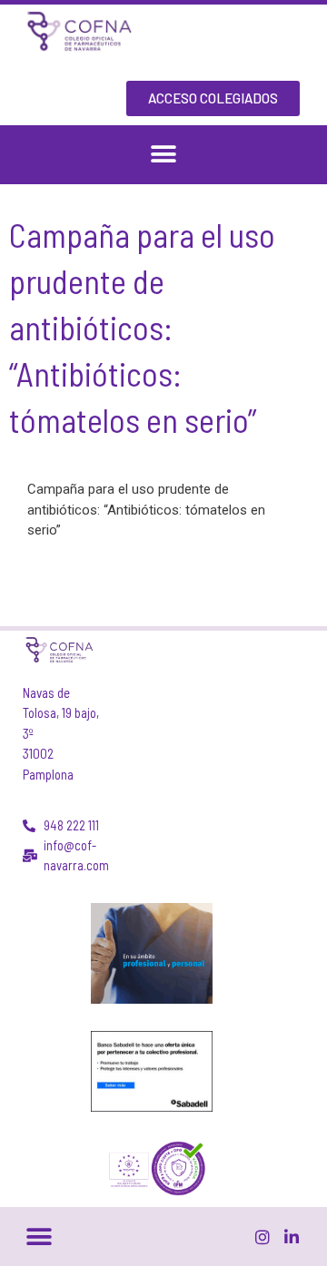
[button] (164, 154)
